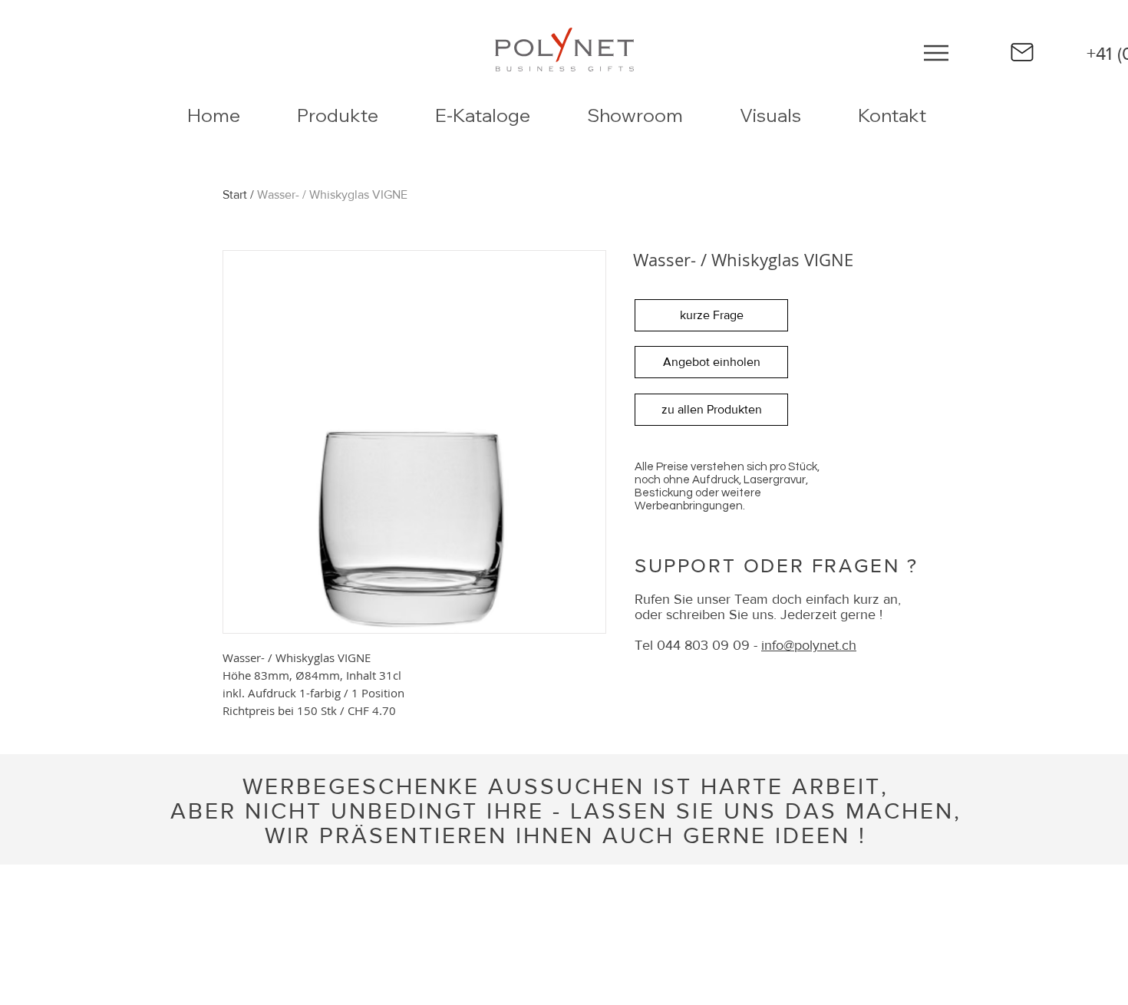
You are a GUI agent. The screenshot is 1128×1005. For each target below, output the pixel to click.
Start (235, 194)
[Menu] (935, 52)
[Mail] (1022, 52)
